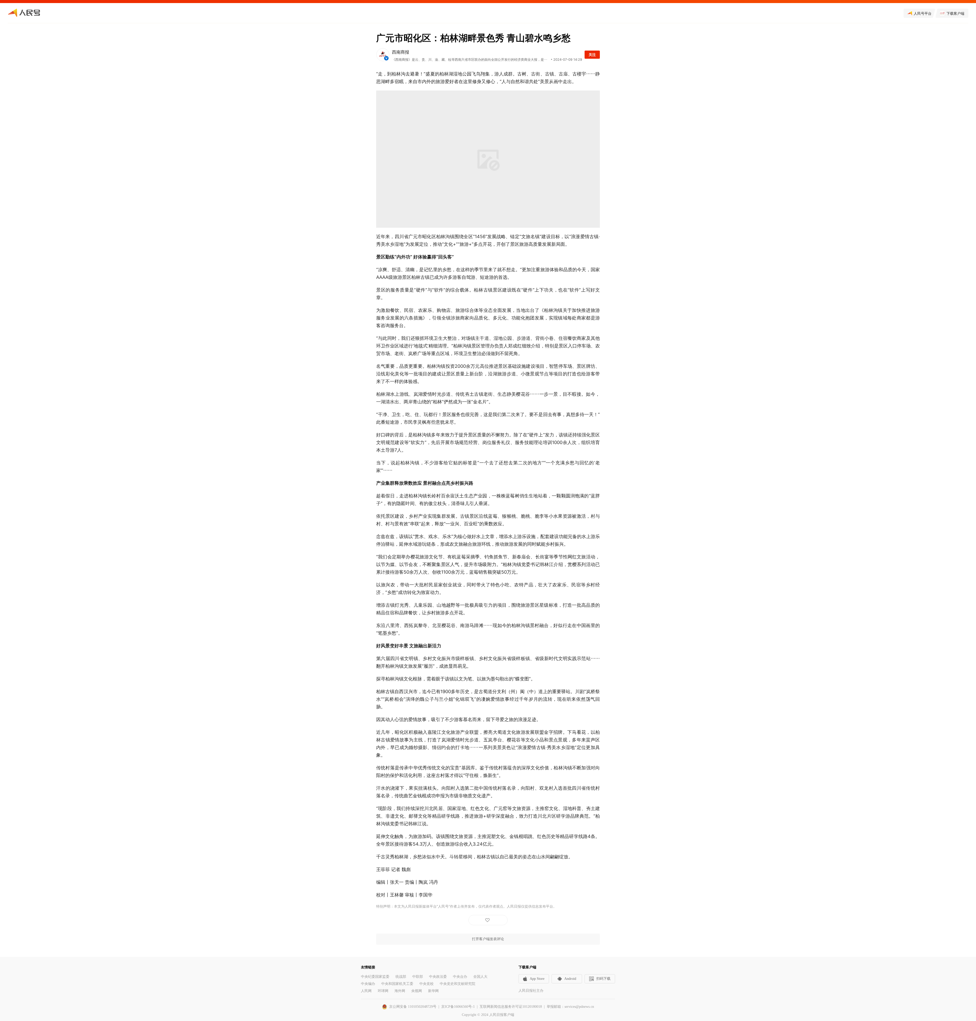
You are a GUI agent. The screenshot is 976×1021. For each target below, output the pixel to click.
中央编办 (368, 984)
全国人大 (480, 977)
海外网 (399, 991)
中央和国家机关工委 (397, 984)
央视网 (416, 991)
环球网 (383, 991)
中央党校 (426, 984)
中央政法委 (438, 977)
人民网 (366, 991)
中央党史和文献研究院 (457, 984)
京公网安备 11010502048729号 (412, 1007)
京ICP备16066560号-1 (458, 1007)
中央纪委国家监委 (375, 977)
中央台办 (460, 977)
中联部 (417, 977)
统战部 (400, 977)
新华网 (433, 991)
